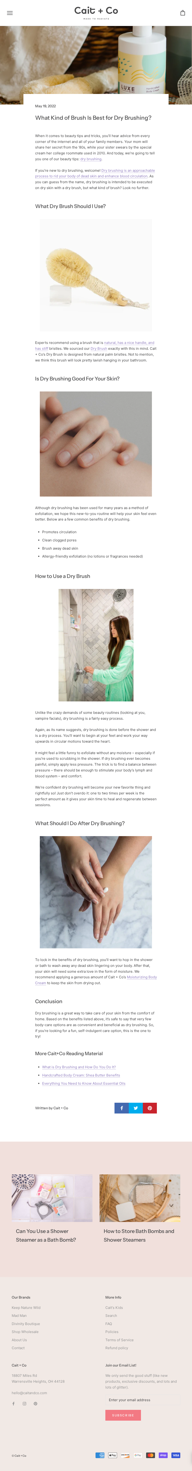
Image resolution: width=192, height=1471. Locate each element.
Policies (111, 1331)
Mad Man (19, 1315)
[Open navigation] (10, 13)
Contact (18, 1348)
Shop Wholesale (25, 1331)
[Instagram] (24, 1404)
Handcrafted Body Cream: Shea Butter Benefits (81, 1075)
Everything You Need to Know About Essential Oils (84, 1083)
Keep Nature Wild (26, 1307)
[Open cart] (183, 13)
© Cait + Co (19, 1455)
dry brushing (90, 159)
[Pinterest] (35, 1404)
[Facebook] (13, 1404)
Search (111, 1315)
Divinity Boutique (26, 1324)
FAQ (108, 1324)
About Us (19, 1340)
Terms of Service (119, 1340)
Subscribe (123, 1415)
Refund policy (116, 1348)
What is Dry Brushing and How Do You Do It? (79, 1067)
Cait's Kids (114, 1307)
